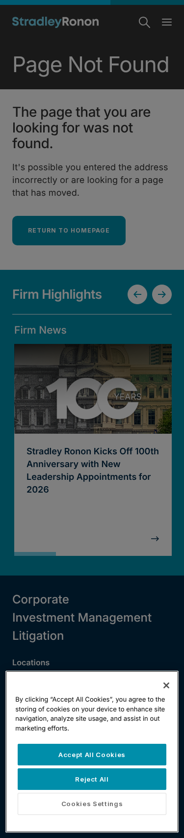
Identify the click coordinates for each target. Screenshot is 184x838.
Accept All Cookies (92, 755)
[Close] (166, 685)
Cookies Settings (92, 804)
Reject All (92, 779)
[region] (92, 752)
